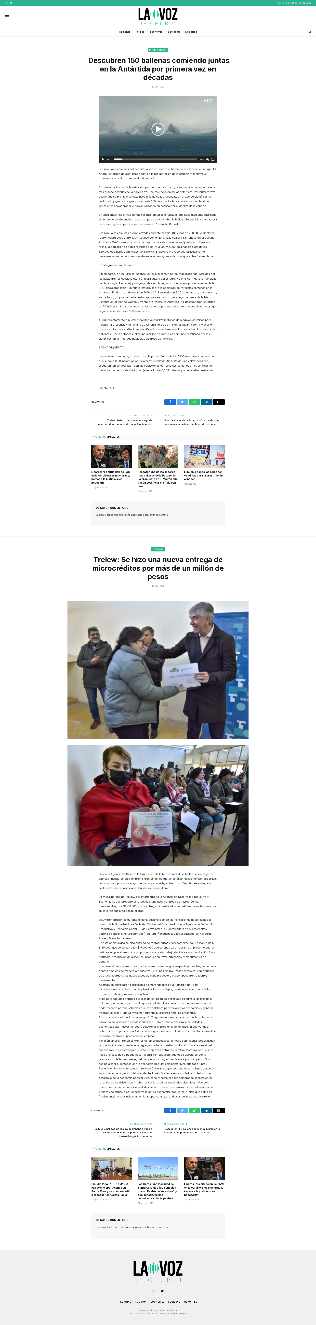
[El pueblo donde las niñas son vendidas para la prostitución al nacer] (204, 456)
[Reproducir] (103, 159)
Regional (124, 31)
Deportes (191, 31)
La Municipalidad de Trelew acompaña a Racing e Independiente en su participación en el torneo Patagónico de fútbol (123, 1132)
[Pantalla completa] (213, 159)
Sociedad (174, 31)
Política (140, 31)
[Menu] (7, 16)
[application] (158, 129)
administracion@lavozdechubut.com (158, 1310)
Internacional (158, 50)
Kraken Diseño (178, 1313)
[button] (158, 129)
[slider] (155, 159)
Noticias (158, 549)
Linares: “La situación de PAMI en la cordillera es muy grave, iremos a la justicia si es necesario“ (111, 477)
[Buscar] (309, 32)
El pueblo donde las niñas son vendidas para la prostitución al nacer (203, 475)
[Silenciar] (207, 159)
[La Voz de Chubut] (158, 16)
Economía (156, 31)
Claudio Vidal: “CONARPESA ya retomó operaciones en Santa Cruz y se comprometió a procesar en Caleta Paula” (110, 1189)
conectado (131, 514)
